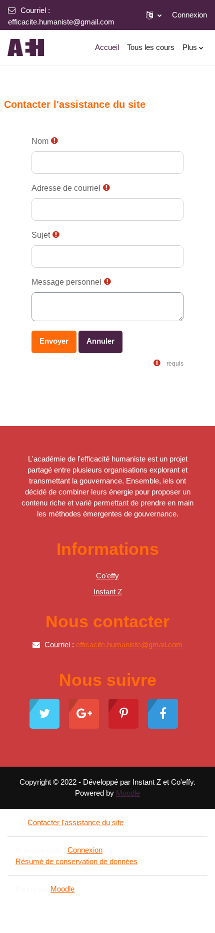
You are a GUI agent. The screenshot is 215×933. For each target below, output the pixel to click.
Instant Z (108, 591)
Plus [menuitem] (189, 47)
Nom (40, 141)
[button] (154, 15)
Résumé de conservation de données (77, 861)
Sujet (41, 235)
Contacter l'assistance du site (76, 822)
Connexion (189, 14)
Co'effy (107, 575)
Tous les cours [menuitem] (150, 47)
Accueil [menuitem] (107, 47)
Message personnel (67, 282)
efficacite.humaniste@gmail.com (61, 21)
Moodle (128, 793)
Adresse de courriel (66, 188)
